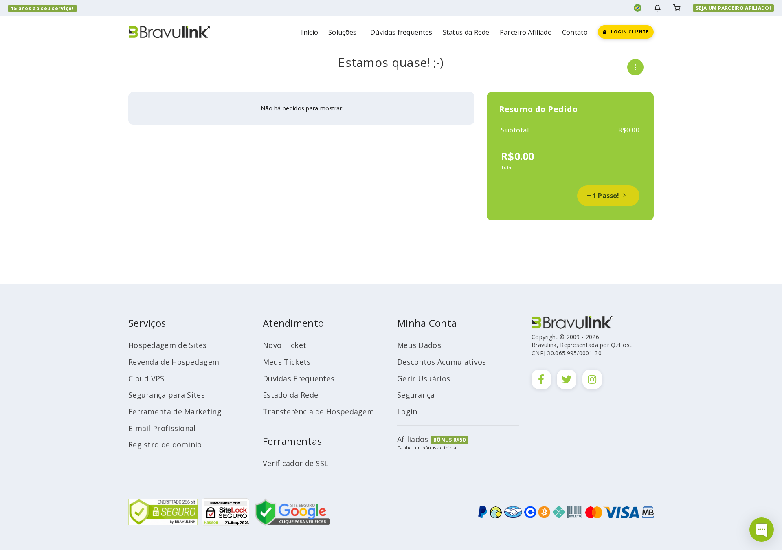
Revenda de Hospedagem (173, 362)
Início (309, 32)
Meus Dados (419, 345)
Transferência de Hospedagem (318, 411)
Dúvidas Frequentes (298, 378)
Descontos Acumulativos (441, 362)
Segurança (416, 395)
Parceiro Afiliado (526, 32)
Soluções (344, 32)
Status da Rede (466, 32)
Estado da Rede (290, 395)
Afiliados (412, 439)
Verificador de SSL (295, 463)
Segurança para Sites (166, 395)
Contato (575, 32)
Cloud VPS (146, 378)
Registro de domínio (165, 444)
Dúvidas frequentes (401, 32)
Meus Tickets (287, 362)
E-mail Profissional (162, 428)
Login (407, 411)
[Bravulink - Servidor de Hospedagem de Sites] (169, 31)
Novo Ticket (284, 345)
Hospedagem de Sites (167, 345)
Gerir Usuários (423, 378)
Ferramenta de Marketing (175, 411)
